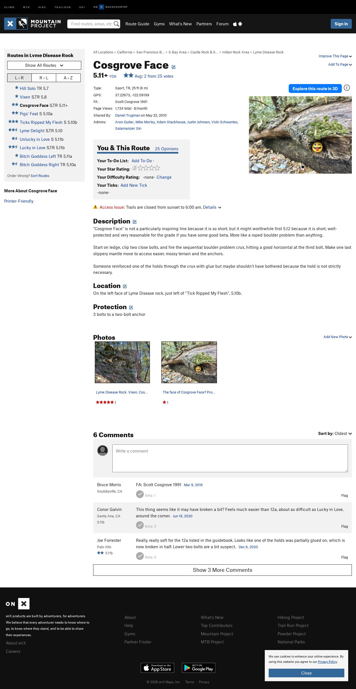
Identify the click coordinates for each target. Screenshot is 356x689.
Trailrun (63, 7)
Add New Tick (133, 185)
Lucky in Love (32, 147)
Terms (189, 682)
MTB (26, 7)
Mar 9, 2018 (193, 485)
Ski (82, 7)
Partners (204, 23)
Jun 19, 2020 (182, 516)
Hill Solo (28, 88)
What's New (180, 23)
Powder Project (292, 633)
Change (164, 176)
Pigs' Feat (29, 113)
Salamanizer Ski (128, 128)
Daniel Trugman (127, 115)
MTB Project (212, 641)
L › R (19, 77)
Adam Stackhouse (171, 122)
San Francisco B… (150, 52)
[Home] (35, 24)
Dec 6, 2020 (248, 547)
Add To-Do (142, 160)
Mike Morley (145, 122)
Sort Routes (40, 175)
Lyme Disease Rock (268, 52)
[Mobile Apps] (237, 23)
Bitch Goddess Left (38, 156)
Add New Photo (336, 336)
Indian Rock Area (235, 52)
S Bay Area (178, 52)
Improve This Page (334, 56)
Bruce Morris (109, 484)
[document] (306, 665)
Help (128, 625)
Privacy (204, 682)
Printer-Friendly (18, 200)
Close (306, 672)
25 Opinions (166, 148)
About (130, 617)
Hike (42, 7)
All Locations (103, 52)
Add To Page (338, 64)
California (124, 52)
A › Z (68, 77)
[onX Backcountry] (110, 7)
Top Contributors (217, 625)
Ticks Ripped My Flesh (41, 122)
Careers (13, 651)
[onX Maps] (17, 607)
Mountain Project (217, 633)
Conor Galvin (109, 509)
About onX (16, 642)
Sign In (341, 23)
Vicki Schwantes (224, 122)
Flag (344, 495)
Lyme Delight (32, 130)
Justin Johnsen (198, 122)
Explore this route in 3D (315, 88)
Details (209, 207)
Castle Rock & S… (204, 52)
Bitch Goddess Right (39, 164)
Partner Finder (137, 641)
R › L (43, 77)
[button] (254, 135)
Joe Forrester (109, 540)
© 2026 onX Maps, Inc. (164, 682)
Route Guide (137, 23)
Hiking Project (291, 617)
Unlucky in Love (35, 139)
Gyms (159, 23)
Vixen (25, 96)
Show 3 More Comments (222, 570)
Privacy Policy (327, 662)
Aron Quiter (124, 122)
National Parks (291, 641)
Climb (9, 7)
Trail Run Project (293, 625)
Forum (222, 23)
